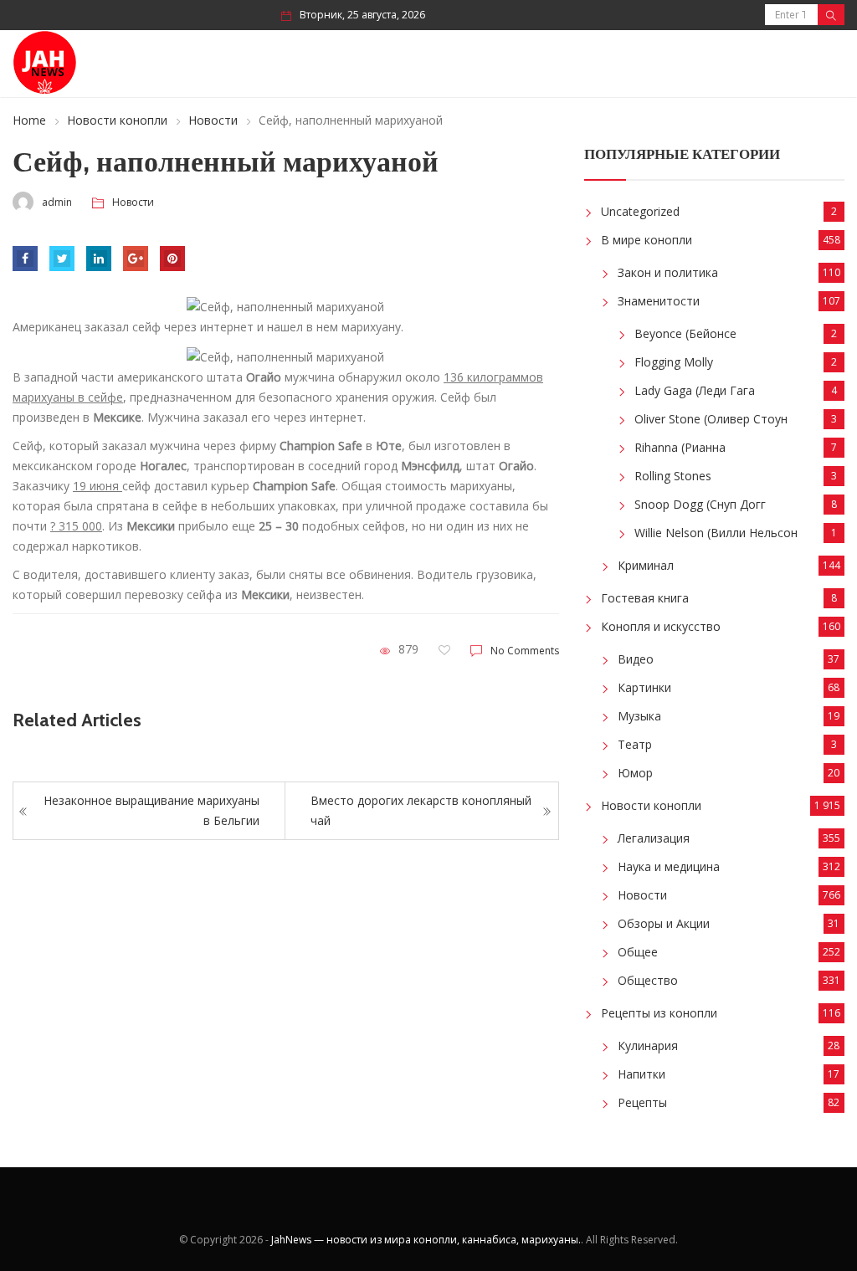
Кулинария (648, 1045)
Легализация (654, 838)
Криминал (646, 565)
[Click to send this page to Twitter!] (61, 258)
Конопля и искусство (661, 626)
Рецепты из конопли (659, 1013)
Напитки (641, 1074)
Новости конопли (117, 120)
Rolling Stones (672, 476)
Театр (635, 744)
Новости (213, 120)
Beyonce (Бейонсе (685, 333)
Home (29, 120)
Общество (648, 980)
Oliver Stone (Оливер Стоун (711, 419)
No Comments (524, 650)
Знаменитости (659, 301)
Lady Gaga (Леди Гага (694, 390)
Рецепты (642, 1102)
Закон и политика (668, 272)
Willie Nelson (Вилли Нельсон (716, 533)
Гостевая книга (645, 598)
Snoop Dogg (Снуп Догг (700, 504)
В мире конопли (646, 240)
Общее (638, 952)
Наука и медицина (669, 866)
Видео (636, 659)
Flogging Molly (673, 362)
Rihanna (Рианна (680, 447)
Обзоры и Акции (664, 923)
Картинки (644, 687)
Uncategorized (640, 211)
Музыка (639, 716)
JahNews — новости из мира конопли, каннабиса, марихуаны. (426, 1240)
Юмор (635, 773)
